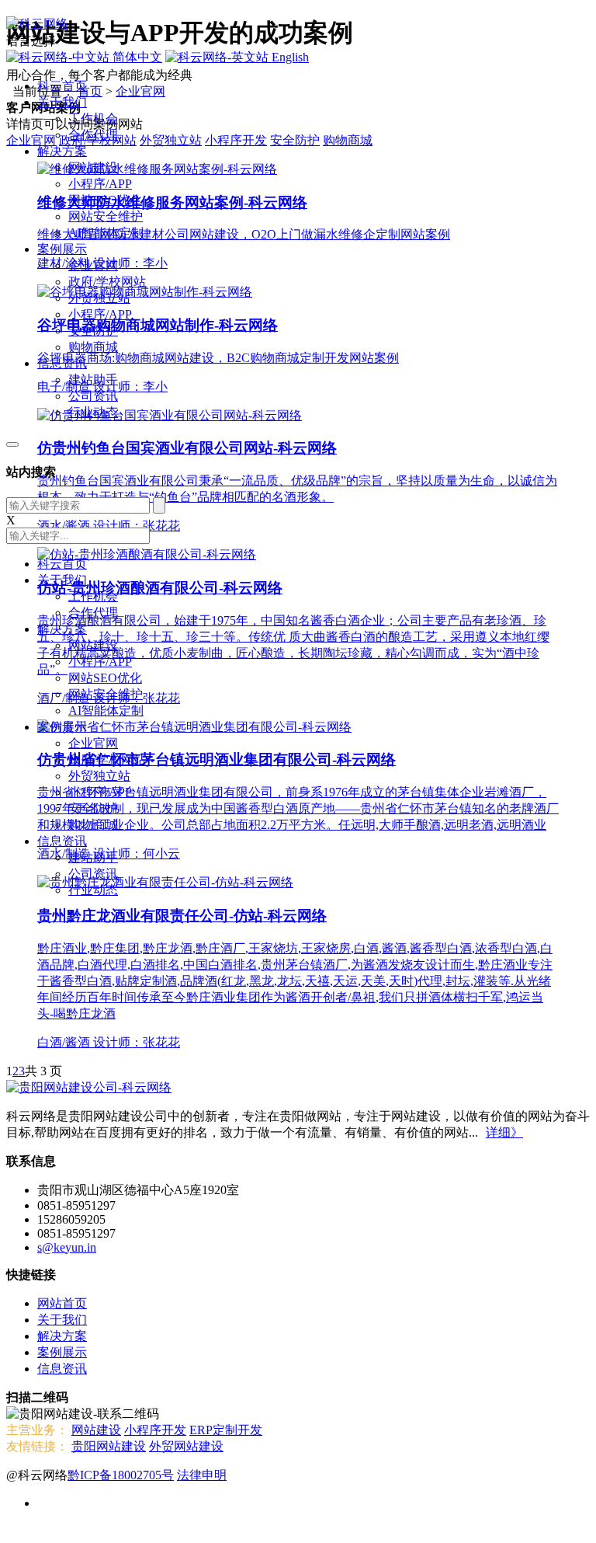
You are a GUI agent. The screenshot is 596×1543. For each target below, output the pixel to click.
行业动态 (93, 412)
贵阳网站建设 (108, 1446)
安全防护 (93, 330)
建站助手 (93, 379)
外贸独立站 (99, 298)
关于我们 (62, 102)
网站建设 (93, 167)
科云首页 (62, 85)
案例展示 (62, 249)
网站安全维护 (105, 216)
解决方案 (62, 151)
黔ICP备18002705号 (121, 1475)
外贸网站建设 (186, 1446)
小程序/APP (100, 183)
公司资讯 (93, 395)
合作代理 (93, 134)
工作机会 (93, 118)
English (289, 57)
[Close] (12, 444)
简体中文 (135, 57)
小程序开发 (155, 1430)
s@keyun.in (66, 1247)
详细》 (504, 1132)
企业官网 (93, 265)
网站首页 (62, 1303)
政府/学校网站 (107, 281)
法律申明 (202, 1475)
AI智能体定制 (106, 232)
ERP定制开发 (225, 1430)
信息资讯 (62, 363)
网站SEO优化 (105, 200)
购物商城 (93, 347)
